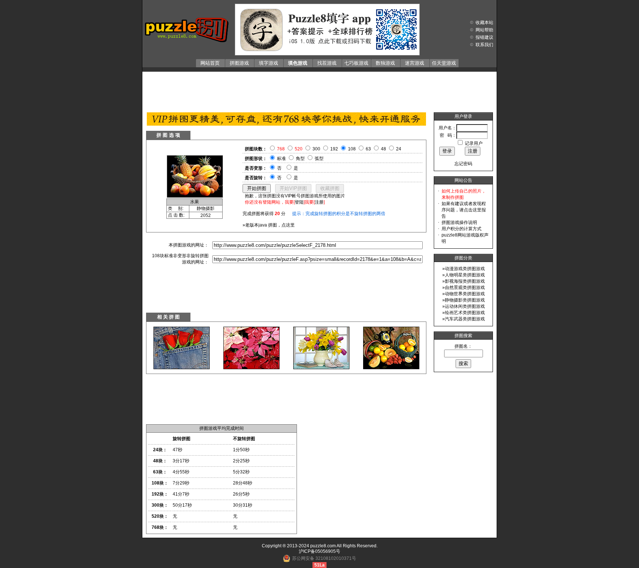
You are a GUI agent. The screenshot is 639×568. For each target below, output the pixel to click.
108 (352, 149)
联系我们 (484, 44)
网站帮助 (484, 30)
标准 (281, 158)
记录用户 (474, 143)
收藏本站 (484, 22)
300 (316, 149)
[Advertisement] (319, 90)
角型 (300, 158)
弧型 (319, 158)
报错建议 (484, 37)
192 (334, 149)
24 (398, 149)
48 (383, 149)
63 (368, 149)
